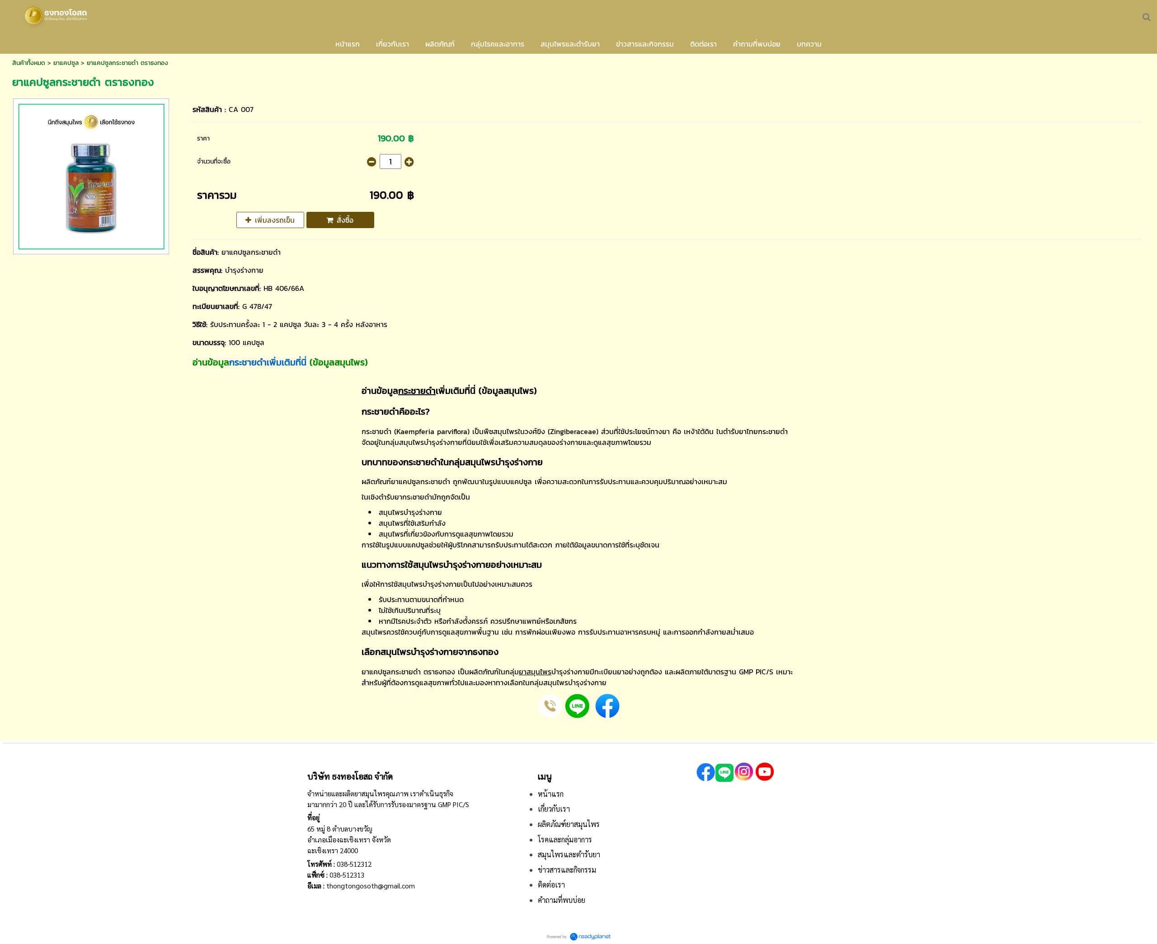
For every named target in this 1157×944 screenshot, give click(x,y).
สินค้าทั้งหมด (28, 63)
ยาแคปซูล (66, 63)
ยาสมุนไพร (535, 671)
